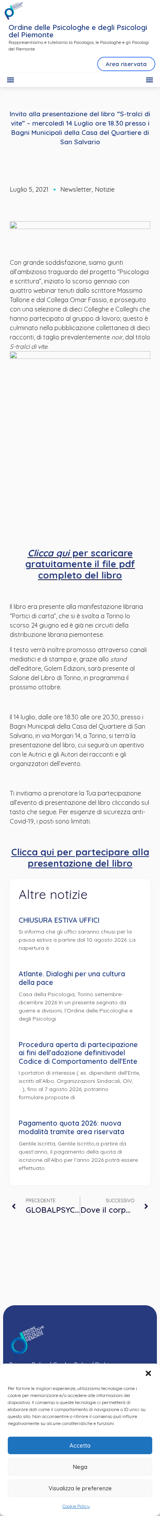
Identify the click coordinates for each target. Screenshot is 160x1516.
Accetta (80, 1445)
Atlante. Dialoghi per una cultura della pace (72, 978)
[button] (148, 1373)
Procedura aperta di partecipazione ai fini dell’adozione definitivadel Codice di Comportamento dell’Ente (78, 1053)
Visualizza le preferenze (80, 1488)
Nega (80, 1467)
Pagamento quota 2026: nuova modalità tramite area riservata (71, 1127)
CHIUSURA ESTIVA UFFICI (59, 920)
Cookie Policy (76, 1506)
